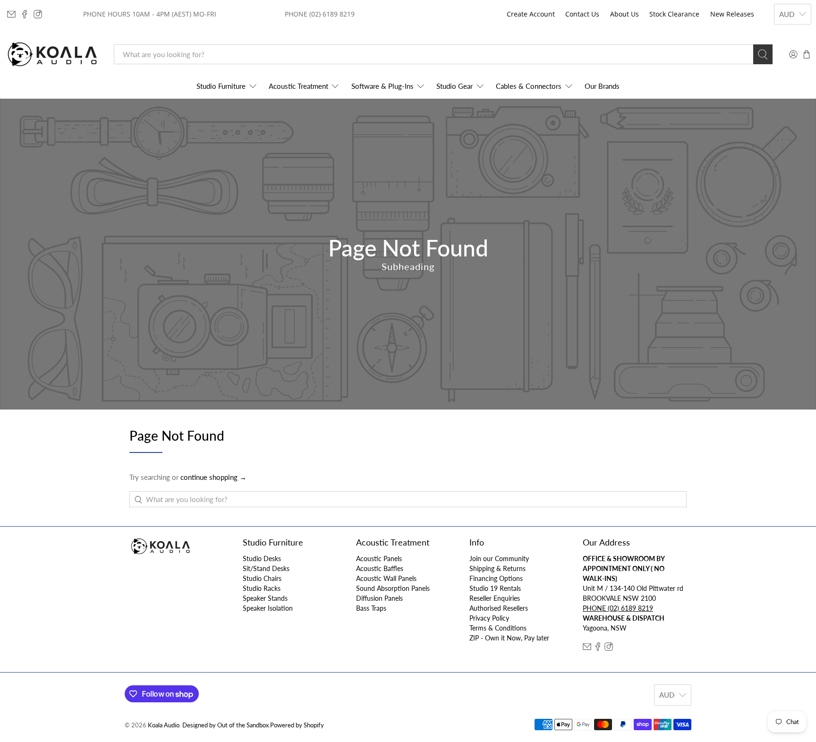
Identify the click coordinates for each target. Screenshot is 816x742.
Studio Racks (261, 588)
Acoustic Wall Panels (386, 578)
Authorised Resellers (498, 608)
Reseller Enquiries (494, 598)
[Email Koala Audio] (11, 14)
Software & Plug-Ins (382, 86)
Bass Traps (371, 608)
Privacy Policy (489, 618)
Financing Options (496, 578)
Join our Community (499, 558)
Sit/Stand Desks (266, 568)
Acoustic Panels (379, 558)
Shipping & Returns (497, 568)
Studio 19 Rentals (495, 588)
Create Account (531, 13)
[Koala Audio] (52, 54)
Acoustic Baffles (379, 568)
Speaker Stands (265, 598)
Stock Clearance (674, 13)
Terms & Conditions (498, 628)
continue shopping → (213, 477)
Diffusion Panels (379, 598)
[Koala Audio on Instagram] (38, 14)
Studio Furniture (221, 86)
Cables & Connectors (528, 86)
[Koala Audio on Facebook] (24, 14)
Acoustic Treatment (298, 86)
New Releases (732, 13)
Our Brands (602, 86)
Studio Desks (262, 558)
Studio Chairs (262, 578)
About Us (624, 13)
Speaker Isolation (268, 608)
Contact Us (582, 13)
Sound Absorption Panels (393, 588)
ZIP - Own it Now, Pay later (509, 638)
